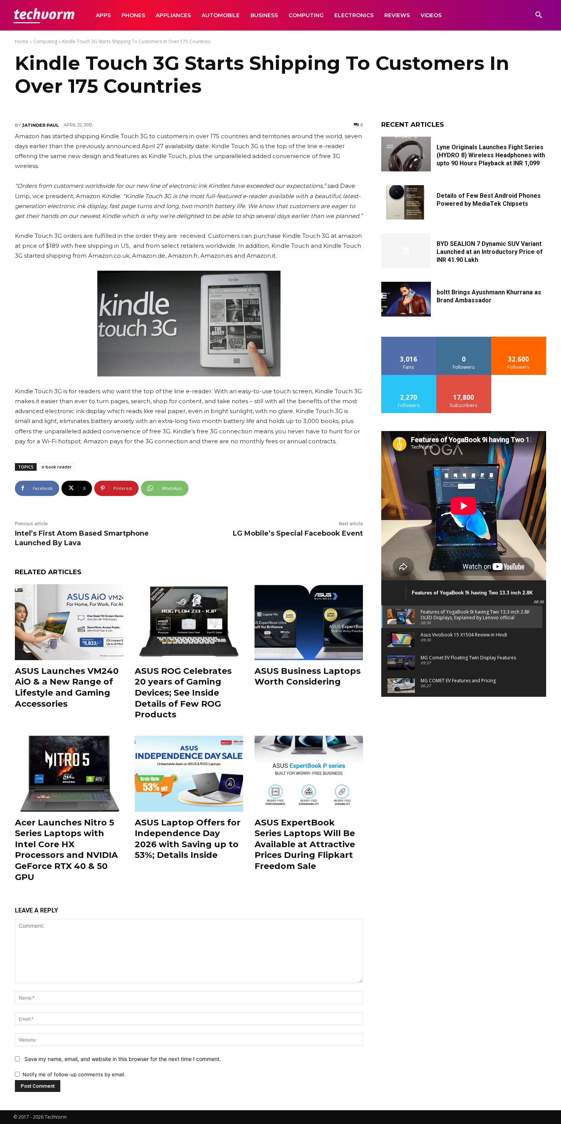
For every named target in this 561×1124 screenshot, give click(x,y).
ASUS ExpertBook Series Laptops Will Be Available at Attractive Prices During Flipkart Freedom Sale (305, 844)
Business (264, 15)
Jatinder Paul (40, 125)
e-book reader (57, 467)
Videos (431, 15)
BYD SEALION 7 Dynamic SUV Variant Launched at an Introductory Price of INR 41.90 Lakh (490, 251)
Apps (103, 15)
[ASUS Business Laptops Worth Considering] (309, 622)
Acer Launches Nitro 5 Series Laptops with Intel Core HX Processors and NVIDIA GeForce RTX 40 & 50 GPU (66, 849)
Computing (306, 15)
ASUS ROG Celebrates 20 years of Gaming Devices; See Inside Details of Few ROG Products (183, 693)
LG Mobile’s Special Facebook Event (298, 533)
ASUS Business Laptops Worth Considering (308, 676)
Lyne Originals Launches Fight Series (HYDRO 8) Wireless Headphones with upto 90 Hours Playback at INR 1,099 (491, 155)
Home (21, 41)
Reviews (397, 15)
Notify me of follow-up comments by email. (74, 1074)
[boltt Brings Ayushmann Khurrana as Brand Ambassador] (406, 299)
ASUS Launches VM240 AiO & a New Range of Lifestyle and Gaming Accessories (67, 687)
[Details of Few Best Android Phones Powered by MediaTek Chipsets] (406, 202)
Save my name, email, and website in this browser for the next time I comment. (122, 1059)
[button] (538, 15)
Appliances (173, 15)
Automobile (221, 15)
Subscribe (464, 378)
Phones (133, 15)
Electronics (354, 15)
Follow (464, 339)
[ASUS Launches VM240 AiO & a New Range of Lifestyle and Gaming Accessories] (69, 622)
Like (409, 339)
